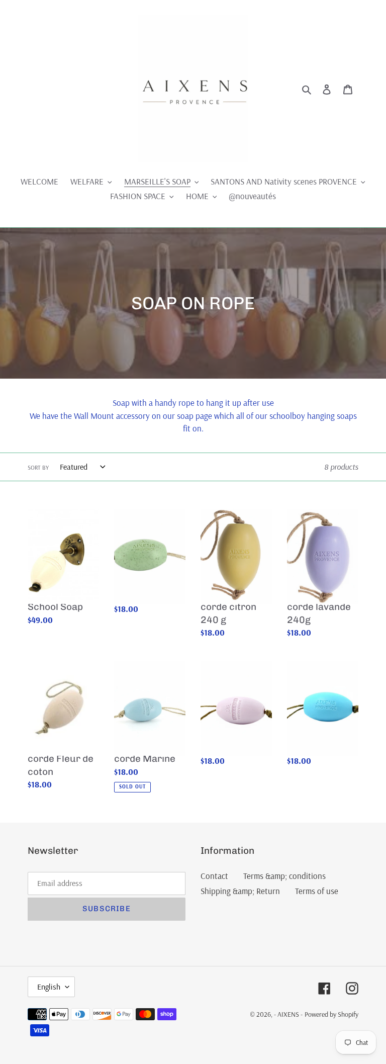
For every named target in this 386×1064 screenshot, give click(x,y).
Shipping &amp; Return (240, 890)
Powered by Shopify (331, 1014)
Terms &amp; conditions (284, 875)
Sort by (38, 467)
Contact (214, 875)
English (48, 987)
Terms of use (316, 890)
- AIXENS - (288, 1014)
